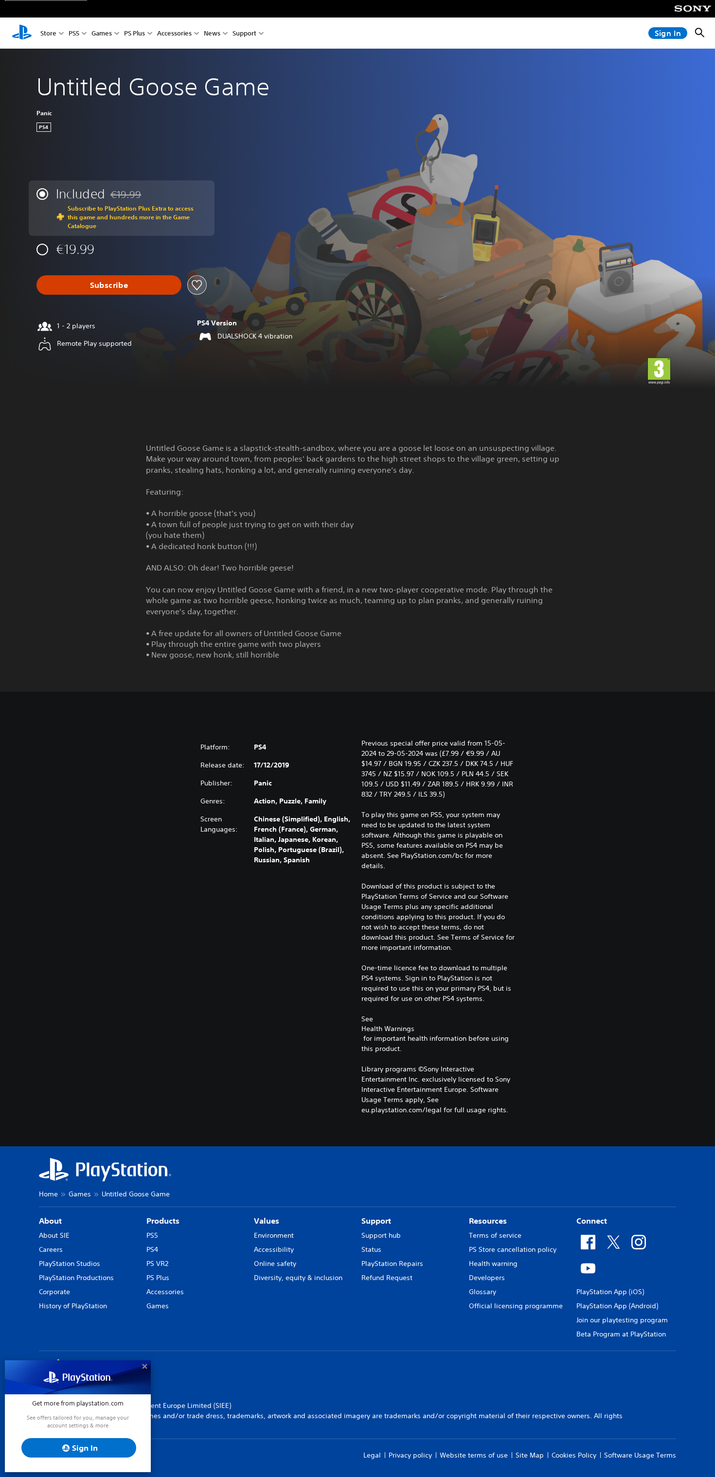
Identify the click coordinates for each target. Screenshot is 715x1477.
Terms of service (495, 1235)
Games (101, 33)
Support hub (381, 1235)
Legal (372, 1455)
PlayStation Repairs (392, 1263)
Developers (487, 1277)
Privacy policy (410, 1455)
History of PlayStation (73, 1305)
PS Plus (134, 33)
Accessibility (274, 1249)
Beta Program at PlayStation (621, 1334)
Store (48, 33)
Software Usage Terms (640, 1455)
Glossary (482, 1291)
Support (244, 33)
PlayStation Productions (76, 1277)
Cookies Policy (574, 1455)
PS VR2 (157, 1263)
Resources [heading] (488, 1221)
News (212, 33)
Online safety (275, 1263)
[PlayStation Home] (22, 33)
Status (371, 1249)
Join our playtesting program (622, 1320)
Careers (51, 1249)
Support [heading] (376, 1221)
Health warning (493, 1263)
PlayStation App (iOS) (610, 1291)
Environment (274, 1235)
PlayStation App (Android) (617, 1305)
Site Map (530, 1455)
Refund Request (386, 1277)
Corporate (54, 1291)
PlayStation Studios (69, 1263)
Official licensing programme (516, 1305)
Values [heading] (266, 1221)
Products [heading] (162, 1221)
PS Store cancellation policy (512, 1249)
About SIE (54, 1235)
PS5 (74, 33)
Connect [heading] (591, 1221)
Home (48, 1194)
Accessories (174, 33)
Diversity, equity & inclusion (298, 1277)
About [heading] (50, 1221)
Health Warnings (387, 1028)
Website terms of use (474, 1455)
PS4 (152, 1249)
